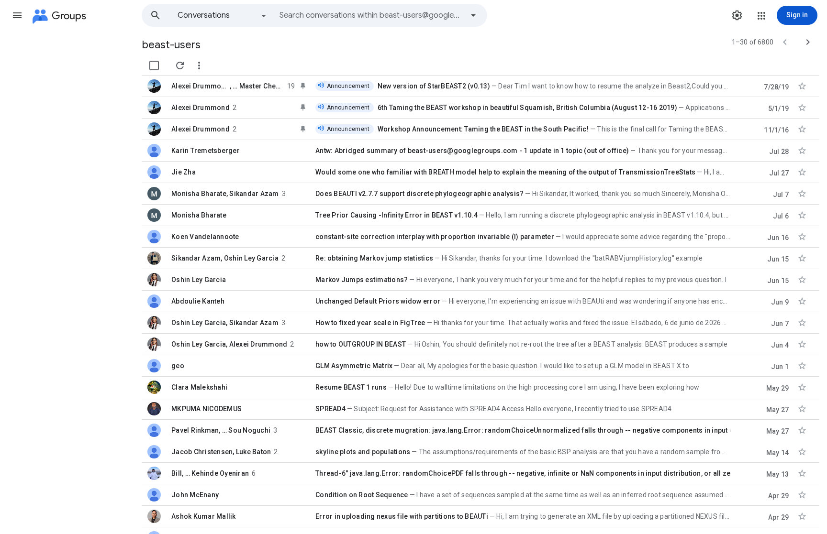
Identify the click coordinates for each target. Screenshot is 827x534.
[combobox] (371, 15)
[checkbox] (154, 65)
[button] (17, 15)
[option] (222, 15)
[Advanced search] (473, 15)
